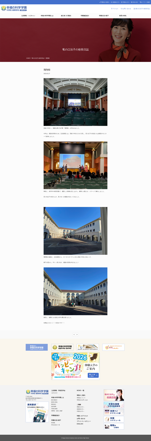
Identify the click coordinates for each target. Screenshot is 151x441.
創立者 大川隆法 (66, 15)
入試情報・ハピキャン (28, 15)
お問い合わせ (126, 8)
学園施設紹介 (85, 15)
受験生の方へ (80, 407)
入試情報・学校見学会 (58, 390)
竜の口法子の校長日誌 (142, 8)
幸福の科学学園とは (47, 15)
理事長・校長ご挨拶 (56, 411)
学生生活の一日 (55, 425)
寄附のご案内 (81, 395)
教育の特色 (122, 15)
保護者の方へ (116, 2)
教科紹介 (53, 404)
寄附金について (81, 397)
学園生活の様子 (104, 15)
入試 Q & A (54, 393)
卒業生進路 (54, 408)
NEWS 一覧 (80, 390)
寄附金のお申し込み (82, 400)
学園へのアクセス (82, 416)
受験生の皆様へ (105, 2)
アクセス (115, 8)
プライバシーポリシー (84, 421)
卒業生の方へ (126, 2)
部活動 (53, 422)
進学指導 (53, 406)
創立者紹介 (54, 400)
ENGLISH (135, 2)
